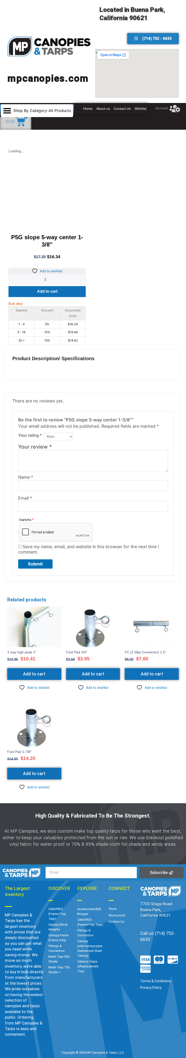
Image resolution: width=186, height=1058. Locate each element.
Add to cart (47, 291)
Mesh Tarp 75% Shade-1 (59, 969)
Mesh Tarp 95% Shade (59, 959)
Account (161, 108)
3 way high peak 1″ (21, 652)
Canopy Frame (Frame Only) (58, 937)
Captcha (26, 519)
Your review (35, 447)
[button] (37, 110)
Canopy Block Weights (58, 927)
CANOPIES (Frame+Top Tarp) (57, 914)
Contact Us (122, 109)
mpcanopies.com (48, 78)
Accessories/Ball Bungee (89, 911)
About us (103, 109)
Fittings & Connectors (56, 948)
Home (88, 109)
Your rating (30, 435)
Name (25, 477)
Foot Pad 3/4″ (76, 652)
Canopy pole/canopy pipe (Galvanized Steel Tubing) (89, 948)
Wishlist (140, 109)
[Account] (174, 108)
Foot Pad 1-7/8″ (19, 752)
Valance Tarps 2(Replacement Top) (87, 966)
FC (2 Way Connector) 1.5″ (145, 652)
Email (25, 498)
